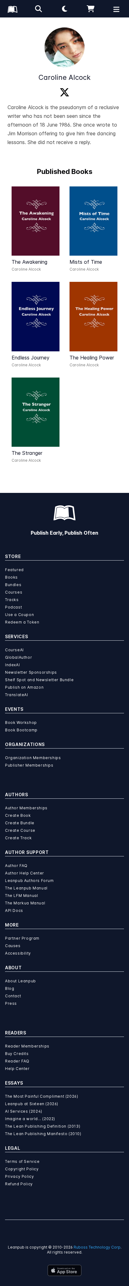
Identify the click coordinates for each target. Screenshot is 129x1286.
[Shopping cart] (90, 8)
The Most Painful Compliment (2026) (41, 1096)
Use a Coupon (19, 614)
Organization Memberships (33, 757)
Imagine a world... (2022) (30, 1118)
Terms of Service (22, 1161)
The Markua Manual (25, 903)
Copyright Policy (22, 1169)
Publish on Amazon (24, 687)
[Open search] (38, 8)
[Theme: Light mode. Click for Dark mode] (64, 8)
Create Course (20, 830)
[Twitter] (64, 92)
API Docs (14, 910)
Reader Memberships (27, 1046)
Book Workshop (21, 722)
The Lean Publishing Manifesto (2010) (43, 1133)
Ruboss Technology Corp (97, 1247)
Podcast (13, 607)
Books (11, 577)
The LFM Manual (21, 895)
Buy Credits (17, 1053)
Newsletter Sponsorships (31, 672)
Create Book (18, 815)
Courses (13, 592)
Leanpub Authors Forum (29, 880)
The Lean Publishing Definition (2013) (42, 1126)
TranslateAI (16, 694)
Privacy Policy (19, 1176)
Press (11, 1003)
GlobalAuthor (18, 657)
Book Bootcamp (21, 730)
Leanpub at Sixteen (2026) (31, 1103)
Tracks (12, 599)
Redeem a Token (22, 622)
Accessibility (18, 953)
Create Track (18, 838)
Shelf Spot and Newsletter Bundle (39, 679)
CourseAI (14, 650)
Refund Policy (19, 1184)
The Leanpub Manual (26, 888)
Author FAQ (16, 865)
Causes (13, 945)
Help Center (17, 1068)
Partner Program (22, 938)
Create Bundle (19, 823)
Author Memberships (26, 808)
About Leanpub (20, 981)
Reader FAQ (17, 1061)
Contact (13, 996)
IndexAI (12, 664)
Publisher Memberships (29, 765)
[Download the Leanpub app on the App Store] (64, 1270)
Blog (9, 988)
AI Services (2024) (23, 1111)
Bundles (13, 584)
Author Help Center (24, 873)
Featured (14, 569)
